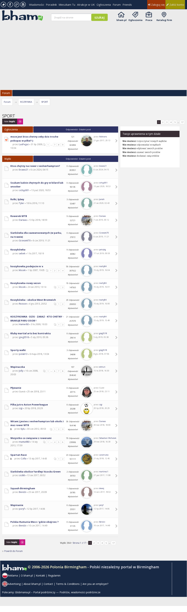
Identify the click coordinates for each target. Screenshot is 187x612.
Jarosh (101, 199)
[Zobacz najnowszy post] (117, 141)
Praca (149, 20)
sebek (22, 253)
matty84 (102, 266)
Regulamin (54, 575)
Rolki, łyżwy (17, 199)
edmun (102, 367)
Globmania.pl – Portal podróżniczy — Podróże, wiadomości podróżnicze (57, 592)
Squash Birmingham (22, 488)
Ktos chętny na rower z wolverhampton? (35, 166)
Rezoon (23, 303)
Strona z (79, 542)
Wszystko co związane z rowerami (30, 438)
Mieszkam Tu (67, 4)
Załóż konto (176, 4)
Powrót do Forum (13, 551)
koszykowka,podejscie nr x (26, 266)
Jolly (21, 370)
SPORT (44, 101)
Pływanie (15, 387)
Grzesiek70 (24, 240)
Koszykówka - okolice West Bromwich (33, 299)
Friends (127, 4)
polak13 (23, 354)
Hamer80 (24, 324)
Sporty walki (18, 350)
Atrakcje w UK (86, 4)
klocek (22, 270)
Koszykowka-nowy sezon (25, 283)
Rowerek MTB (18, 216)
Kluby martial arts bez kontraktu (30, 333)
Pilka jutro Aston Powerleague (29, 404)
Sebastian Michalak (107, 438)
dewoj (101, 488)
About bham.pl (32, 584)
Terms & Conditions (68, 584)
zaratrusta (103, 455)
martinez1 (103, 471)
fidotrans (103, 136)
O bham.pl (27, 575)
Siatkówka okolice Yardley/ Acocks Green (35, 471)
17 (182, 122)
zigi (20, 408)
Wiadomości (36, 4)
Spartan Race (18, 454)
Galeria (33, 14)
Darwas (23, 219)
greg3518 (24, 337)
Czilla (23, 458)
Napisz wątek (9, 120)
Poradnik (51, 4)
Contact (48, 584)
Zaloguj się (157, 4)
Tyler (21, 203)
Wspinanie (16, 505)
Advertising (14, 584)
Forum (117, 4)
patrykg (102, 249)
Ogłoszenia (104, 4)
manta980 (24, 441)
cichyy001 (24, 190)
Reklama (13, 575)
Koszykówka (17, 249)
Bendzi (22, 492)
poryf (22, 508)
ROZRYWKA (26, 101)
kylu (23, 428)
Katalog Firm (164, 20)
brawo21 (23, 169)
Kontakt (40, 575)
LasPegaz (24, 144)
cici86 (22, 475)
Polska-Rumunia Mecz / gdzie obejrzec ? (34, 521)
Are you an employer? (95, 584)
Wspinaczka (17, 366)
